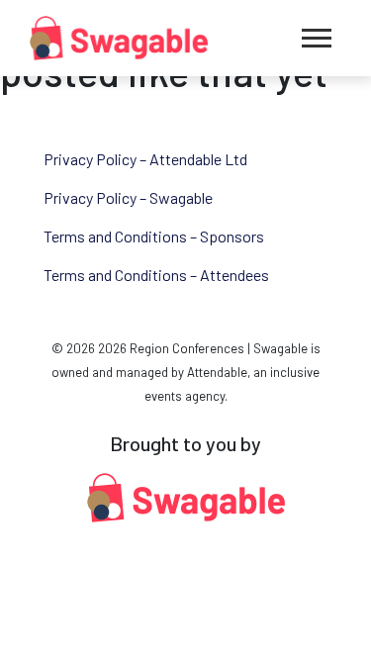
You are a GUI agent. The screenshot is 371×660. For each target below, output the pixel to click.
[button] (316, 38)
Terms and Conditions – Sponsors (154, 236)
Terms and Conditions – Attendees (156, 274)
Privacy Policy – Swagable (128, 197)
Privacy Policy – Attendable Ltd (145, 158)
